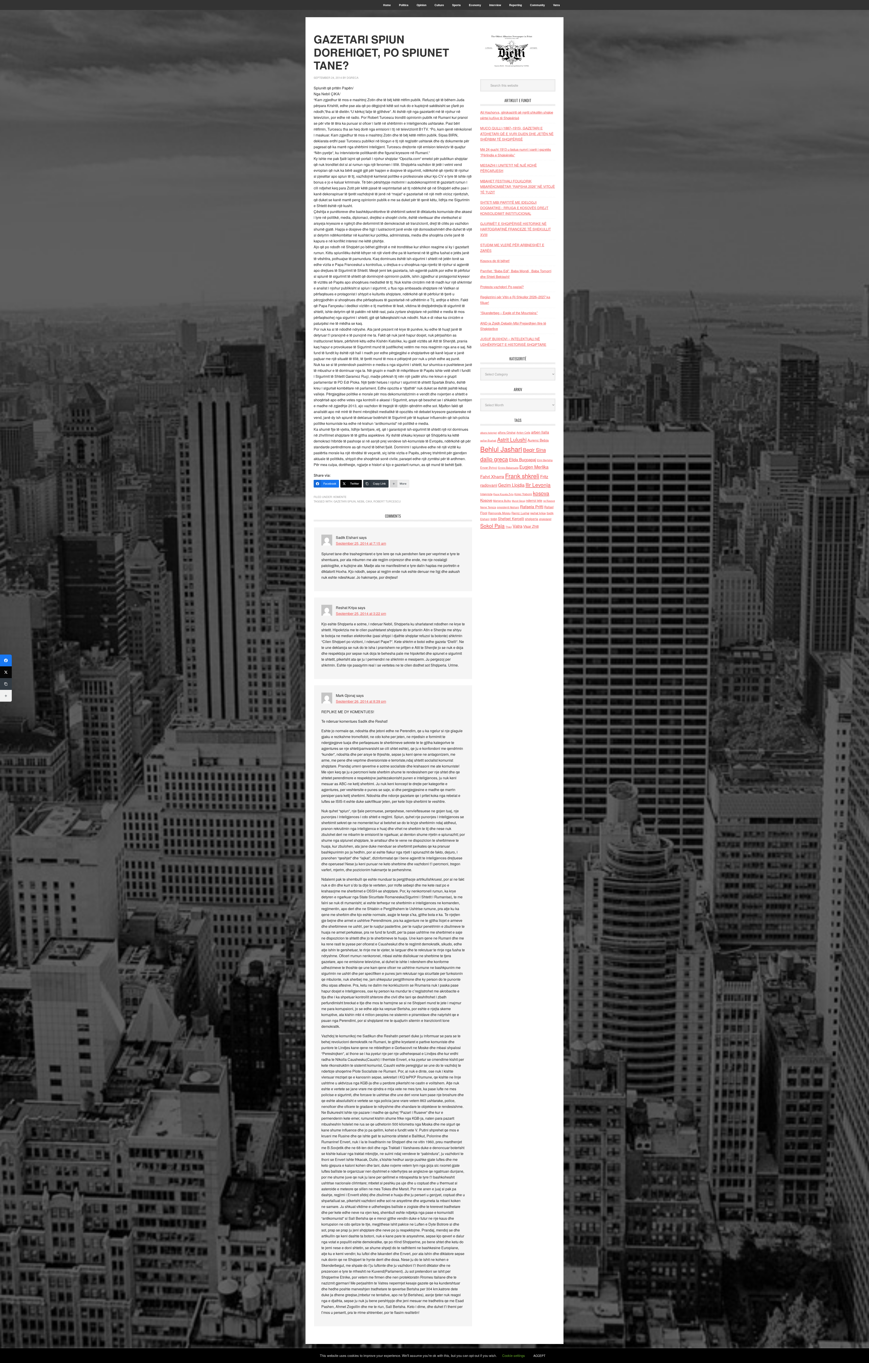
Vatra (517, 526)
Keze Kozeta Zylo (503, 494)
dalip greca (494, 459)
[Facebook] (6, 660)
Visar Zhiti (531, 526)
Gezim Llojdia (511, 485)
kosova (541, 493)
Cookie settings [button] (513, 1355)
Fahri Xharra (492, 476)
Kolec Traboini (523, 494)
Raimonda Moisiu (499, 513)
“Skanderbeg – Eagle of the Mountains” (509, 312)
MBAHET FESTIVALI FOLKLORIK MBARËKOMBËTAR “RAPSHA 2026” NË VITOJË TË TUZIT (517, 186)
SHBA (493, 519)
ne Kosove (549, 500)
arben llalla (540, 432)
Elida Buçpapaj (522, 459)
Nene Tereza (488, 507)
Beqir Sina (534, 449)
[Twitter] (6, 672)
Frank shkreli (522, 475)
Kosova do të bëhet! (495, 260)
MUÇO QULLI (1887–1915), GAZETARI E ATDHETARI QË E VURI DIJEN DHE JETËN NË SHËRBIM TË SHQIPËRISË (517, 133)
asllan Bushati (488, 440)
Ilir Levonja (538, 484)
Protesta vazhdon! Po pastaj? (502, 286)
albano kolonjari (488, 432)
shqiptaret (545, 519)
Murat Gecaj (518, 500)
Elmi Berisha (545, 460)
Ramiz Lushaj (520, 513)
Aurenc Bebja (538, 440)
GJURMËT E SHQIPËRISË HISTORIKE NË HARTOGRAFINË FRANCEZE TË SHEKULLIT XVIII (515, 229)
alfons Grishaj (507, 432)
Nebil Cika (364, 501)
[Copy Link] (6, 684)
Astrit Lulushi (512, 439)
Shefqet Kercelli (511, 518)
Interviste (486, 494)
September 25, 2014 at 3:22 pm (361, 613)
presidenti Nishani (508, 507)
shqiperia (531, 519)
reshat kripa (538, 513)
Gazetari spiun (345, 501)
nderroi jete (534, 500)
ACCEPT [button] (539, 1355)
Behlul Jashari (501, 449)
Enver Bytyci (488, 467)
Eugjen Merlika (534, 467)
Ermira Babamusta (508, 467)
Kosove (486, 500)
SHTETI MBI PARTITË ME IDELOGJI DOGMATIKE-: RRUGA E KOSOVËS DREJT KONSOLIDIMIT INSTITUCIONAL (514, 208)
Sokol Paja (492, 525)
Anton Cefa (523, 432)
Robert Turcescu (387, 501)
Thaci (509, 526)
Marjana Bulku (502, 500)
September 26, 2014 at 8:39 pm (361, 701)
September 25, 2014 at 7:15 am (361, 543)
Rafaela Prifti (531, 506)
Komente (339, 497)
